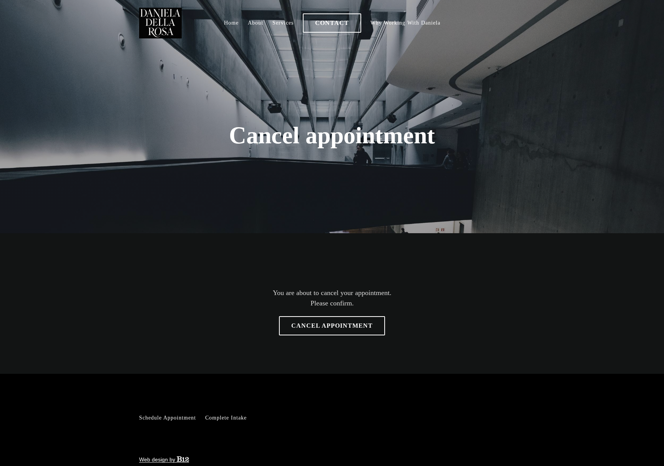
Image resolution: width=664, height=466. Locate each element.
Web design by (158, 459)
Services (283, 23)
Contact (332, 23)
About (255, 23)
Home (231, 23)
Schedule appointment (167, 418)
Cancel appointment (332, 325)
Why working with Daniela (405, 23)
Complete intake (226, 418)
